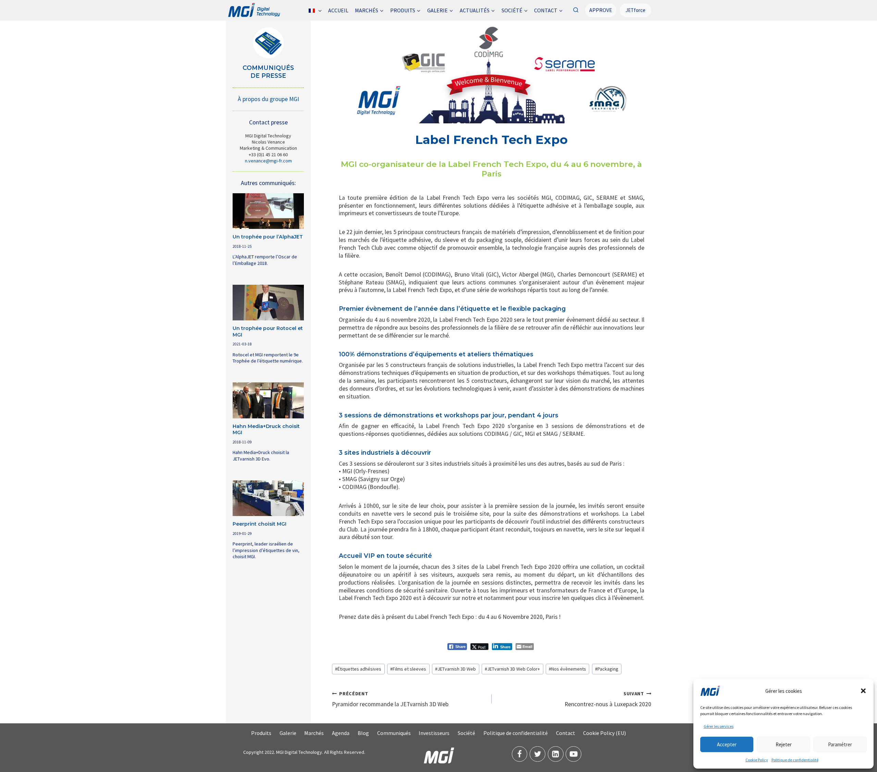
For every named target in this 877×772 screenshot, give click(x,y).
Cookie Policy (756, 759)
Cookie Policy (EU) (604, 733)
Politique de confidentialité (794, 759)
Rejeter (784, 744)
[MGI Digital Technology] (254, 10)
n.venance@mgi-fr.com (268, 161)
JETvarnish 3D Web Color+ (512, 669)
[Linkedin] (556, 754)
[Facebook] (520, 754)
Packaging (606, 669)
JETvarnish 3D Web (455, 669)
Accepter (727, 744)
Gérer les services (718, 726)
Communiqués (394, 733)
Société (466, 733)
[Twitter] (537, 754)
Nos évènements (567, 669)
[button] (863, 690)
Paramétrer (840, 744)
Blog (363, 733)
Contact (565, 733)
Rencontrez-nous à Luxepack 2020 (608, 699)
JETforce (635, 10)
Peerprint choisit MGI (259, 524)
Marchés (314, 733)
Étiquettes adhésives (358, 669)
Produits (261, 733)
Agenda (340, 733)
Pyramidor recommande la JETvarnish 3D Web (390, 699)
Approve (600, 10)
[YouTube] (573, 754)
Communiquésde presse (268, 71)
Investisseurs (434, 733)
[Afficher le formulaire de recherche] (576, 10)
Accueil (338, 10)
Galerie (288, 733)
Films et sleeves (408, 669)
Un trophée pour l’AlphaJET (268, 237)
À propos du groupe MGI (268, 99)
